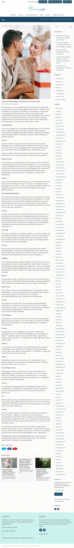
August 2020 (59, 311)
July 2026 (58, 111)
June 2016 (58, 421)
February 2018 (60, 391)
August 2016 (59, 415)
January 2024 (59, 200)
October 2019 (59, 340)
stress (11, 242)
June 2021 (58, 284)
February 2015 (60, 468)
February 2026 (60, 126)
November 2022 (60, 233)
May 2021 (58, 287)
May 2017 (58, 397)
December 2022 (60, 230)
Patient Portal (43, 2)
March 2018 (59, 388)
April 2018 (59, 385)
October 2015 (59, 445)
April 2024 (59, 191)
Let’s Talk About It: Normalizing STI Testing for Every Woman (63, 68)
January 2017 (59, 403)
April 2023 (59, 218)
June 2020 (58, 317)
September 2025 (60, 141)
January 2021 (59, 299)
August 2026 (59, 108)
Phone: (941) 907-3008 (9, 527)
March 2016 (59, 430)
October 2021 (59, 272)
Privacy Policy (43, 534)
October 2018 (59, 370)
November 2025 (60, 135)
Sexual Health (60, 90)
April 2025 (59, 156)
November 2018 (60, 367)
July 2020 (58, 314)
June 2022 (58, 248)
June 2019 (58, 349)
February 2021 (60, 296)
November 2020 (60, 302)
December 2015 (60, 439)
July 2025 (58, 147)
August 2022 (59, 242)
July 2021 (58, 281)
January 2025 (59, 165)
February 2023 (60, 224)
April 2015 (59, 462)
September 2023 (60, 212)
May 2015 (58, 459)
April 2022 (59, 254)
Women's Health (60, 99)
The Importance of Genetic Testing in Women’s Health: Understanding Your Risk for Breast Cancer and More (25, 463)
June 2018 (58, 379)
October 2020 (59, 305)
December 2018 (60, 364)
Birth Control (59, 79)
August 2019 (59, 346)
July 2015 (58, 453)
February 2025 (60, 162)
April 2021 (59, 290)
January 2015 (59, 471)
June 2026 (58, 114)
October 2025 (59, 138)
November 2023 (60, 206)
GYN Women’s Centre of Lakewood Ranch (16, 436)
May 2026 (58, 117)
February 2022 (60, 260)
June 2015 (58, 456)
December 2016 (60, 406)
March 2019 (59, 355)
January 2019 (59, 361)
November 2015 (60, 442)
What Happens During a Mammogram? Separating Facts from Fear (63, 38)
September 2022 (60, 239)
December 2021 (60, 266)
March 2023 (59, 221)
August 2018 (59, 373)
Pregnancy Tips (60, 84)
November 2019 (60, 337)
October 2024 (59, 174)
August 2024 (59, 180)
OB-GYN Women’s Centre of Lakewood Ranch (17, 538)
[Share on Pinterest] (15, 449)
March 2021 (59, 293)
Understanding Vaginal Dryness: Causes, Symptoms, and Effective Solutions (42, 473)
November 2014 (60, 474)
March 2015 (59, 465)
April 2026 (59, 120)
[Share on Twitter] (4, 449)
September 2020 (60, 308)
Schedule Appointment (55, 2)
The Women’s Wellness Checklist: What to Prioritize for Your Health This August (63, 45)
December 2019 (60, 334)
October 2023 (59, 209)
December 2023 (60, 203)
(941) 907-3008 (33, 2)
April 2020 (59, 322)
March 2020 (59, 325)
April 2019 (59, 352)
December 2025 (60, 132)
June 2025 (58, 150)
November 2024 (60, 171)
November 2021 (60, 269)
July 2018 (58, 376)
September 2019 (60, 343)
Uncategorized (60, 93)
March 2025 (59, 159)
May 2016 (58, 424)
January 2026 (59, 129)
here (30, 440)
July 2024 (58, 183)
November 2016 (60, 409)
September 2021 (60, 275)
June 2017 (58, 394)
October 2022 (59, 236)
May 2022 (58, 251)
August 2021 (59, 278)
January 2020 (59, 331)
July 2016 (58, 418)
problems (16, 133)
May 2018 (58, 382)
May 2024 (58, 188)
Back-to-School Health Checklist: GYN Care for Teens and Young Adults (8, 472)
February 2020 (60, 328)
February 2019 (60, 358)
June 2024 (58, 185)
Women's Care (60, 96)
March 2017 (59, 400)
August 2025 (59, 144)
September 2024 (60, 177)
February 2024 (60, 197)
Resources (59, 87)
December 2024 (60, 168)
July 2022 (58, 245)
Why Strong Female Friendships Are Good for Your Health (63, 52)
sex (21, 400)
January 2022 (59, 263)
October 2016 (59, 412)
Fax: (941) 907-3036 (8, 531)
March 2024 (59, 194)
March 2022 (59, 257)
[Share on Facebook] (9, 449)
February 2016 (60, 433)
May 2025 (58, 153)
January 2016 (59, 436)
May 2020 (58, 319)
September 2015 (60, 448)
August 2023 (59, 215)
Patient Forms (67, 2)
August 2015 (59, 450)
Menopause (59, 81)
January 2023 (59, 227)
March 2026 (59, 123)
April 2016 (59, 427)
